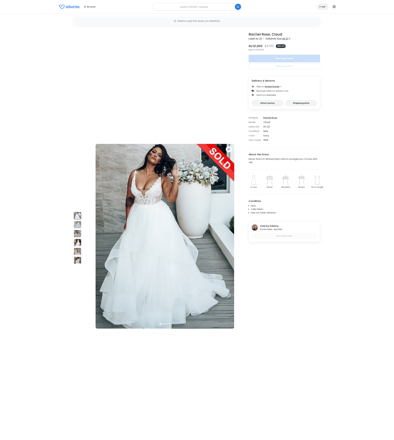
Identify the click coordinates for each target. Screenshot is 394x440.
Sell (323, 6)
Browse (91, 6)
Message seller (284, 58)
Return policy (267, 103)
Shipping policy (301, 103)
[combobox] (197, 6)
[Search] (238, 7)
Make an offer (284, 66)
